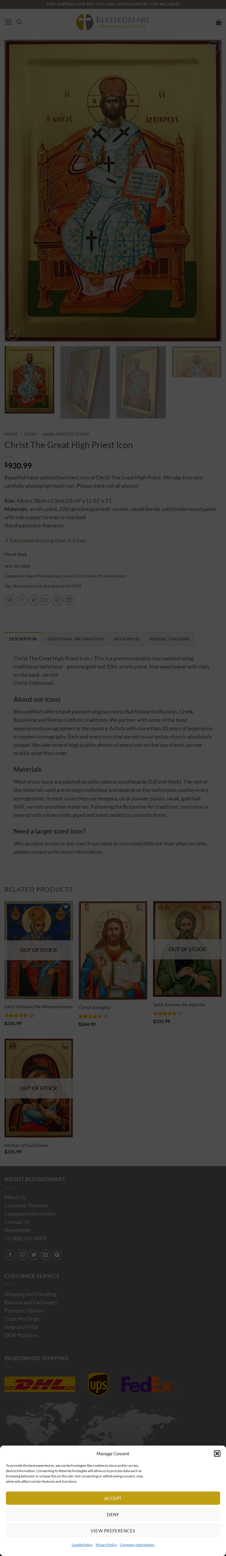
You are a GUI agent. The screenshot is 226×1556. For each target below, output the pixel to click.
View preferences (113, 1530)
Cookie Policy (82, 1544)
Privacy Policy (106, 1544)
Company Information (137, 1544)
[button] (217, 1453)
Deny (113, 1514)
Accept (113, 1498)
